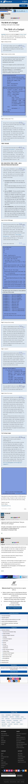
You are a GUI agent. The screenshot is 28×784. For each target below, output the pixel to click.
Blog (2, 755)
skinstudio (3, 722)
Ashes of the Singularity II (21, 733)
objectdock (12, 716)
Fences (2, 739)
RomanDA (7, 14)
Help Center (20, 753)
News (2, 760)
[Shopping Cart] (25, 1)
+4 (2, 542)
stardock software (5, 716)
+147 (2, 17)
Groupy (2, 744)
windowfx (18, 722)
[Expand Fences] (2, 642)
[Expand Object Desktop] (2, 633)
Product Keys (20, 758)
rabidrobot (8, 538)
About (2, 753)
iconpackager (15, 720)
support (8, 725)
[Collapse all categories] (27, 629)
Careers (2, 758)
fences (3, 715)
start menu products (16, 715)
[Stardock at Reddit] (9, 681)
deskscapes (7, 718)
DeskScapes (3, 740)
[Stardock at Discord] (11, 681)
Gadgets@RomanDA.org (5, 505)
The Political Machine (20, 742)
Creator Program (4, 763)
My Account (20, 755)
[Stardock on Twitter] (8, 679)
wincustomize (9, 720)
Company (3, 751)
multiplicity (17, 716)
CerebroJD (7, 513)
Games (18, 731)
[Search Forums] (26, 1)
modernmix (4, 725)
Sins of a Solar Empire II (20, 739)
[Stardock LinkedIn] (16, 681)
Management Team (5, 756)
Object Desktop (4, 733)
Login (12, 8)
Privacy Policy (6, 781)
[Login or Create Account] (23, 1)
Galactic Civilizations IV (20, 737)
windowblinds (8, 715)
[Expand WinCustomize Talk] (2, 656)
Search (8, 8)
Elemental (18, 735)
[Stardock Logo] (7, 1)
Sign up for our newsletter (8, 773)
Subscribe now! (14, 671)
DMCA (18, 781)
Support (20, 751)
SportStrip (3, 34)
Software (3, 731)
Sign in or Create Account (14, 607)
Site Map (22, 781)
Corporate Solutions (5, 735)
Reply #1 (3, 519)
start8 (3, 718)
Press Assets (3, 762)
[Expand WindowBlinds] (2, 658)
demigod (13, 722)
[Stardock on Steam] (20, 679)
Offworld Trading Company (21, 744)
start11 (21, 720)
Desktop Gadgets (23, 34)
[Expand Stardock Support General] (2, 635)
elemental (10, 724)
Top (26, 519)
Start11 (2, 737)
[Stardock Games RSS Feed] (19, 681)
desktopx (3, 720)
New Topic (23, 5)
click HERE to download (20, 493)
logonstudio (16, 724)
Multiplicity (3, 742)
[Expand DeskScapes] (2, 640)
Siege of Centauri (19, 745)
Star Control (18, 740)
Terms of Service (13, 781)
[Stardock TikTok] (14, 681)
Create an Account (21, 756)
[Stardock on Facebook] (10, 679)
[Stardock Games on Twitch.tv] (15, 679)
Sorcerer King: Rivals (20, 747)
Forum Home (3, 8)
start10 (24, 718)
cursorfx (8, 722)
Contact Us (3, 765)
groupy (22, 716)
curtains (21, 724)
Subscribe (19, 775)
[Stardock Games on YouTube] (13, 679)
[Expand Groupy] (2, 644)
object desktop (4, 724)
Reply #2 (3, 544)
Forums (2, 767)
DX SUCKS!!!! (12, 149)
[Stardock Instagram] (17, 679)
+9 (2, 517)
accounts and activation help (16, 718)
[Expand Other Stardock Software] (2, 649)
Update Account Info (22, 762)
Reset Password (21, 760)
